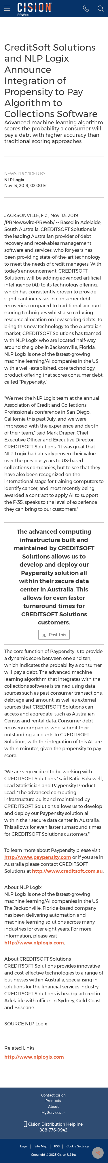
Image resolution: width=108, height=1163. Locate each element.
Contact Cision (53, 1095)
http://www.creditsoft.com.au (67, 871)
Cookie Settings (78, 1146)
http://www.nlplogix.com (34, 943)
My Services (51, 1112)
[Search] (100, 8)
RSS (57, 1146)
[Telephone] (86, 8)
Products (53, 1101)
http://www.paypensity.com (37, 857)
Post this (57, 634)
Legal (24, 1146)
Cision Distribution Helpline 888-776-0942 (55, 1127)
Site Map (41, 1146)
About (53, 1106)
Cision (61, 1155)
